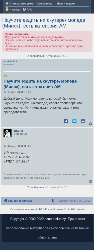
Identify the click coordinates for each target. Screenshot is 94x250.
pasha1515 (10, 61)
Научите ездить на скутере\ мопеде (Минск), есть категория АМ (43, 23)
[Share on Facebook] (66, 121)
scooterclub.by (55, 219)
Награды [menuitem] (15, 9)
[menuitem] (27, 10)
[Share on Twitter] (74, 121)
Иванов (18, 130)
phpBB (39, 209)
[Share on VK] (83, 121)
